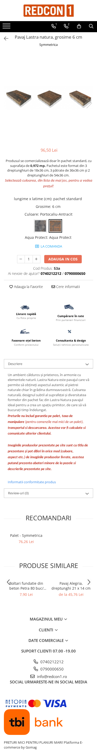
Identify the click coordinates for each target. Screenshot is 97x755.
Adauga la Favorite (28, 286)
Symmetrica (48, 44)
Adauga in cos (63, 259)
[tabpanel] (48, 98)
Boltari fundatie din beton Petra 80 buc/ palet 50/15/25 (26, 586)
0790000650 (51, 669)
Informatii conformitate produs (32, 482)
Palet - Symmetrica (26, 535)
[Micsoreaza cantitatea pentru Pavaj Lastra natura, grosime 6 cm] (21, 259)
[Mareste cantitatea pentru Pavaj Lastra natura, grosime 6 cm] (36, 259)
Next (89, 103)
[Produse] (7, 27)
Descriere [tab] (15, 363)
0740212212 (51, 661)
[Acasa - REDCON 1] (48, 10)
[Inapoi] (4, 38)
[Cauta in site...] (91, 26)
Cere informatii (67, 286)
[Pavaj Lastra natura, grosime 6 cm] (48, 98)
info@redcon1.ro (51, 676)
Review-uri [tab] (18, 493)
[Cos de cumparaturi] (79, 26)
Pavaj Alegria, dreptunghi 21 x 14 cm (71, 586)
